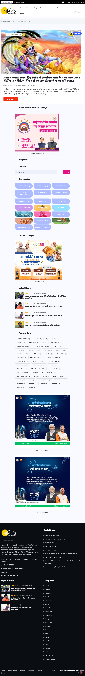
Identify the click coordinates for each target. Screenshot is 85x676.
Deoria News (61, 192)
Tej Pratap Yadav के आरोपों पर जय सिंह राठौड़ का (42, 325)
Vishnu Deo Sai (58, 376)
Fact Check (12, 671)
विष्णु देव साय (21, 387)
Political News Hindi (37, 368)
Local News (57, 8)
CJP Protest (58, 346)
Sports (61, 220)
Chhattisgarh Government (25, 346)
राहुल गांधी (44, 383)
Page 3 (22, 13)
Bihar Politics (34, 342)
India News (49, 353)
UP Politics (51, 372)
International (24, 201)
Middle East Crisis (39, 361)
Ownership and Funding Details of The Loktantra (61, 554)
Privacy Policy (49, 543)
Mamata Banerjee (23, 361)
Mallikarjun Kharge (54, 357)
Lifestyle (61, 201)
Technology (24, 227)
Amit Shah (38, 338)
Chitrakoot (42, 192)
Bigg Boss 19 (51, 338)
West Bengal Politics (44, 380)
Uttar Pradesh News (23, 376)
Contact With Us (50, 550)
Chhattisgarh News (24, 194)
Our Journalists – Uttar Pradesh (55, 539)
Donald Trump (61, 350)
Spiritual (42, 220)
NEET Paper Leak (23, 365)
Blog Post (42, 186)
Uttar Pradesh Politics (41, 376)
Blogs (35, 8)
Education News (22, 353)
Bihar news (21, 342)
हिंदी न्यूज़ (32, 387)
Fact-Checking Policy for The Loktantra (58, 567)
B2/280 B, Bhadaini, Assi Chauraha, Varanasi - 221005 (19, 560)
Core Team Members (52, 535)
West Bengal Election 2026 (25, 380)
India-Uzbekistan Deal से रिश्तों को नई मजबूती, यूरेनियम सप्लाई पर (23, 589)
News (61, 207)
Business (61, 186)
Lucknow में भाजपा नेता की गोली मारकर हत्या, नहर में (43, 306)
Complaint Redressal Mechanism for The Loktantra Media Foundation (64, 562)
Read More (10, 99)
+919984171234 (8, 565)
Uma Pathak (8, 85)
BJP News (55, 342)
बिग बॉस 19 (33, 383)
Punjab (61, 214)
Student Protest (37, 372)
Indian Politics (62, 353)
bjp (45, 342)
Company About (50, 546)
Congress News (34, 350)
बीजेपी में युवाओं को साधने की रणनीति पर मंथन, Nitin (43, 316)
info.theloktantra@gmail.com (14, 568)
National (28, 8)
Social (65, 8)
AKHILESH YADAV (23, 338)
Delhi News (48, 350)
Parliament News (39, 365)
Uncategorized (42, 227)
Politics (42, 8)
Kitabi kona (42, 201)
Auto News (24, 186)
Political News (22, 368)
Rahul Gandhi (53, 368)
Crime (49, 8)
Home (21, 8)
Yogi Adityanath (60, 380)
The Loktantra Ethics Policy (54, 557)
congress (20, 350)
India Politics (21, 357)
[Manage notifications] (81, 672)
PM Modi (52, 365)
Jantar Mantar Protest (37, 357)
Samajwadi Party (22, 372)
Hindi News (36, 353)
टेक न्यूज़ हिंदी (21, 383)
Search (66, 172)
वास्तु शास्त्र (56, 383)
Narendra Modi (54, 361)
